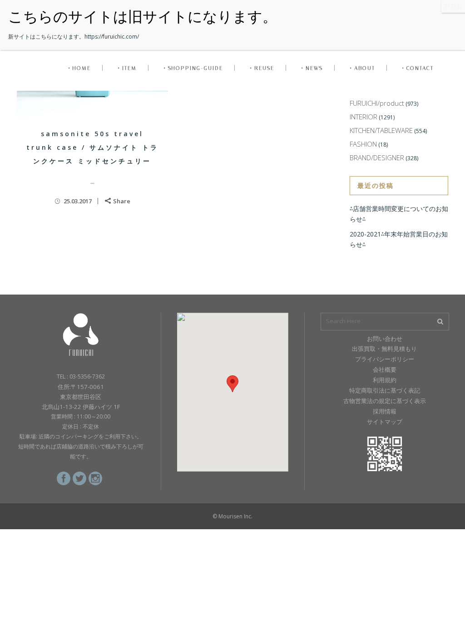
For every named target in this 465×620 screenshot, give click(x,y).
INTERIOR (363, 116)
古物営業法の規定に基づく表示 (384, 401)
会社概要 (384, 369)
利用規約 (384, 380)
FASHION (363, 143)
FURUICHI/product (377, 103)
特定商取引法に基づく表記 (384, 390)
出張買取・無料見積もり (384, 348)
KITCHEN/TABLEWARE (381, 130)
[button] (232, 384)
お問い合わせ (384, 339)
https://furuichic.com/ (111, 36)
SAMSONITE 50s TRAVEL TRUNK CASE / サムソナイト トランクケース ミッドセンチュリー (92, 147)
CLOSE (453, 6)
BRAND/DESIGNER (377, 157)
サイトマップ (384, 422)
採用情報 (384, 411)
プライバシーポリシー (384, 359)
